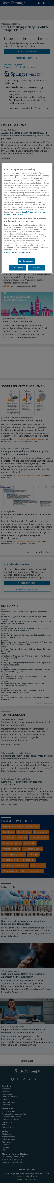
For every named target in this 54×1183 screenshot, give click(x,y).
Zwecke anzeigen (26, 261)
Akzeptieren (36, 268)
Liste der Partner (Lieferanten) (17, 252)
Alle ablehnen (17, 268)
